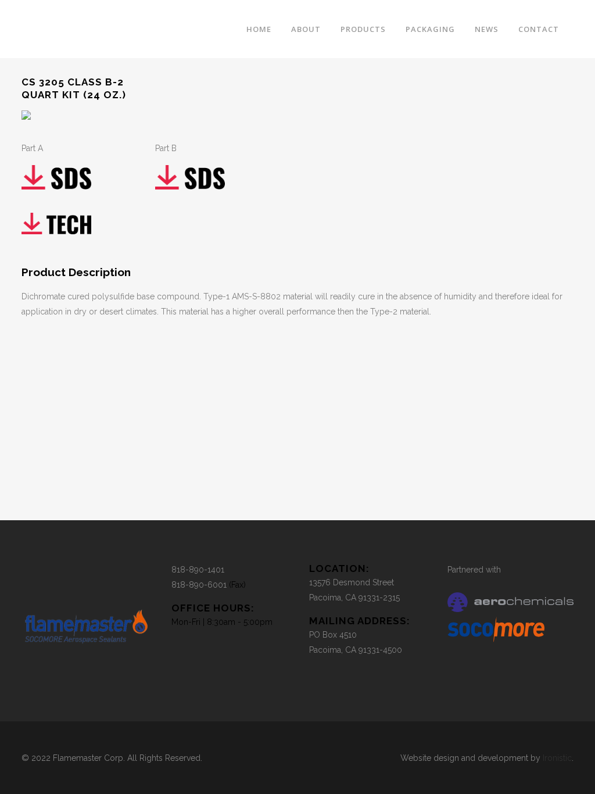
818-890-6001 (199, 584)
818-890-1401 (197, 569)
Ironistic (557, 758)
